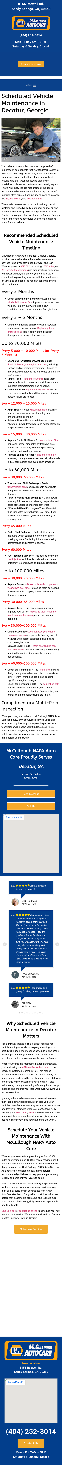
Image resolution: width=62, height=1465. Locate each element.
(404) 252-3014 (31, 35)
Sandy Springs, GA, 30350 (31, 9)
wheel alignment (38, 409)
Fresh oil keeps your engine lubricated (27, 364)
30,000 (9, 198)
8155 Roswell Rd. (31, 4)
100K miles (48, 266)
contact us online (28, 1210)
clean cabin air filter (48, 440)
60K (28, 266)
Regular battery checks (37, 389)
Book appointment (31, 64)
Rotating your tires (33, 378)
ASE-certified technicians (15, 270)
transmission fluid (17, 487)
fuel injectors (14, 559)
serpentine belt (51, 684)
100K (31, 1112)
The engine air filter (47, 454)
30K (22, 266)
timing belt (44, 669)
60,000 (17, 198)
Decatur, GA (31, 766)
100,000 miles (34, 198)
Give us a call (9, 1210)
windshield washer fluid (20, 302)
